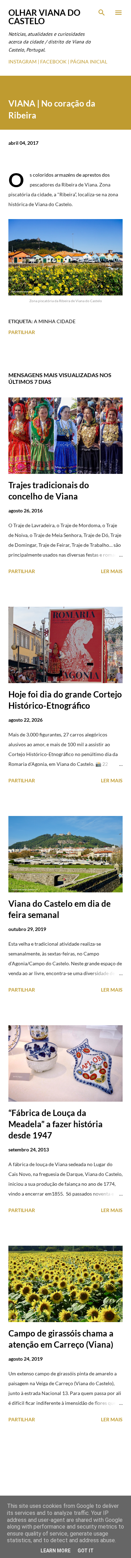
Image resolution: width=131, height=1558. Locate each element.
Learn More (56, 1550)
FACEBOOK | (54, 61)
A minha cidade (54, 321)
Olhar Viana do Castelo (44, 16)
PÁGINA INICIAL (88, 61)
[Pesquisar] (101, 12)
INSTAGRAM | (24, 61)
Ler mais (112, 571)
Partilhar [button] (21, 332)
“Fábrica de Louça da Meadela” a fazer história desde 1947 (55, 1124)
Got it (86, 1550)
